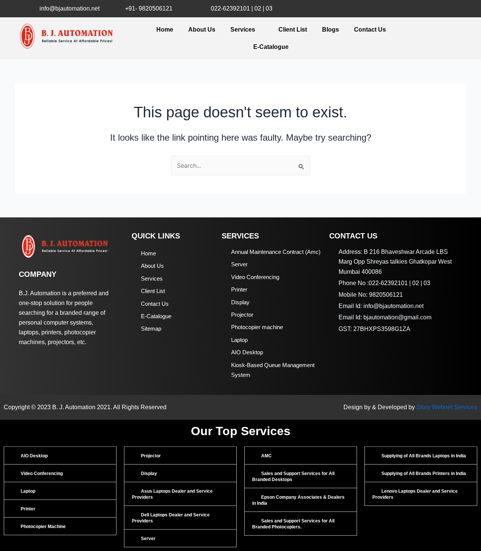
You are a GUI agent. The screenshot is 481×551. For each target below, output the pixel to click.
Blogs (330, 29)
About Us (201, 29)
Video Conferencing (42, 473)
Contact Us (370, 29)
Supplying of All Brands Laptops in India (423, 455)
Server (148, 538)
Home (164, 29)
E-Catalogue (271, 47)
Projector (151, 455)
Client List (292, 29)
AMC (266, 455)
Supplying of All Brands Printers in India (423, 473)
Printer (28, 509)
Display (149, 473)
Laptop (28, 491)
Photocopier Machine (43, 526)
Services (242, 29)
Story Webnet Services (446, 407)
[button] (60, 455)
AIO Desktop (34, 455)
